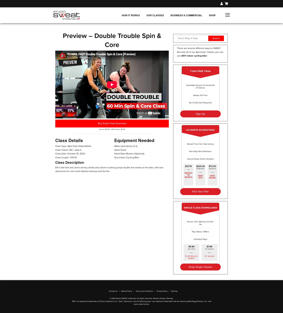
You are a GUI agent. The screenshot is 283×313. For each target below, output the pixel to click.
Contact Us (113, 291)
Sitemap (174, 291)
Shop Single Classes (200, 267)
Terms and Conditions (144, 291)
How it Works (131, 15)
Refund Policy (126, 291)
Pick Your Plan (200, 191)
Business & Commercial (186, 15)
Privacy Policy (162, 291)
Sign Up (200, 113)
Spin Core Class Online (79, 146)
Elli (71, 150)
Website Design (159, 298)
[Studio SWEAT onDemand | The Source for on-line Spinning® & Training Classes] (66, 15)
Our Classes (155, 15)
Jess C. (78, 150)
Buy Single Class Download (112, 123)
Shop (212, 15)
